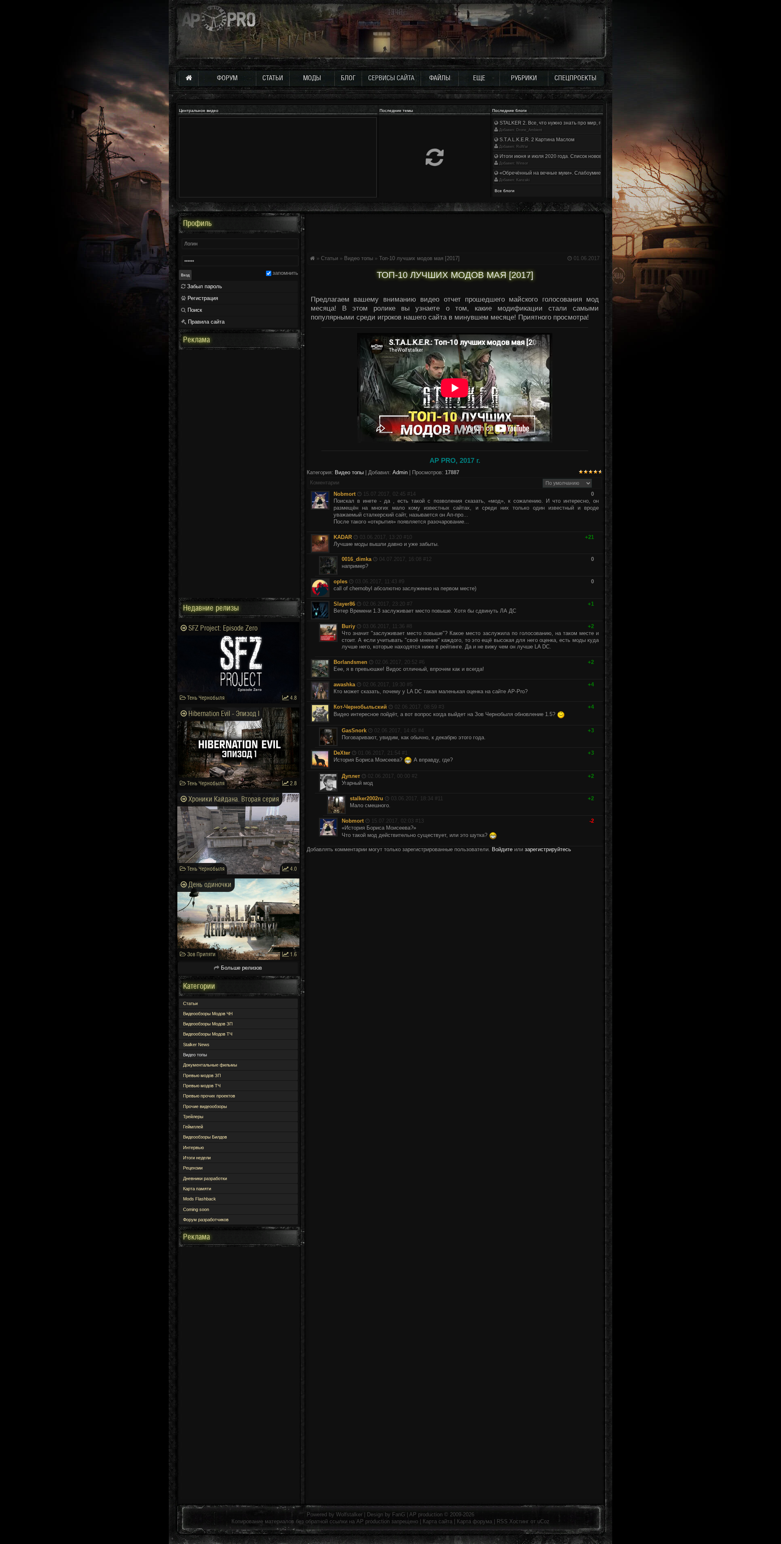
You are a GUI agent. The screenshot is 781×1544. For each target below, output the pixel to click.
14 (413, 494)
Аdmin (400, 472)
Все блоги (505, 190)
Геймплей (193, 1126)
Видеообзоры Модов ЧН (208, 1013)
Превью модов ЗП (202, 1075)
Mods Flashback (199, 1198)
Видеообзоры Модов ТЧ (207, 1034)
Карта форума (474, 1521)
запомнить (285, 273)
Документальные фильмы (210, 1064)
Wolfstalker (349, 1514)
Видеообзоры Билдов (205, 1136)
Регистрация (202, 298)
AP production (426, 1514)
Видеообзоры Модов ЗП (208, 1023)
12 (429, 559)
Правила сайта (205, 322)
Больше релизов (240, 968)
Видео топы (358, 258)
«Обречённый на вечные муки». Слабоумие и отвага (559, 173)
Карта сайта (437, 1521)
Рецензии (193, 1167)
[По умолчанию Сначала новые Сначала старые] (567, 483)
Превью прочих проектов (209, 1095)
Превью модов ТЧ (201, 1085)
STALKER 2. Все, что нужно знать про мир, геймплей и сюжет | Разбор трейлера (591, 123)
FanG (399, 1514)
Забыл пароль (203, 286)
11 (440, 798)
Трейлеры (193, 1116)
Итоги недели (197, 1157)
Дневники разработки (205, 1178)
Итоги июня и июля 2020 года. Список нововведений (559, 156)
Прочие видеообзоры (205, 1106)
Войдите (502, 849)
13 (421, 821)
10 (409, 537)
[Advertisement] (455, 231)
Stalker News (196, 1044)
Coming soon (196, 1209)
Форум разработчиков (206, 1219)
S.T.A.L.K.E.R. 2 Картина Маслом (536, 139)
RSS (502, 1521)
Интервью (193, 1147)
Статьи (329, 258)
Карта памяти (197, 1188)
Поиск (194, 310)
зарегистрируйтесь (548, 849)
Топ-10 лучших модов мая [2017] (419, 258)
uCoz (543, 1521)
